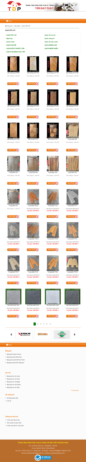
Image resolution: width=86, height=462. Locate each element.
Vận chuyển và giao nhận (14, 423)
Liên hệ (9, 401)
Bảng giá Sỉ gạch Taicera (14, 354)
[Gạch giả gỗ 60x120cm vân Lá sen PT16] (53, 130)
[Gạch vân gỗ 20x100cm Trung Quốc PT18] (13, 230)
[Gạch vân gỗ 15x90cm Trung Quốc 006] (72, 130)
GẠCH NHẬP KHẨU (51, 48)
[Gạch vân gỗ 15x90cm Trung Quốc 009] (53, 163)
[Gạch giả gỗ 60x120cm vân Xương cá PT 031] (72, 64)
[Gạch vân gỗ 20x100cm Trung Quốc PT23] (33, 263)
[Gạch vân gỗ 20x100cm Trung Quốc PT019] (33, 230)
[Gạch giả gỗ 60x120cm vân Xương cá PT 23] (53, 64)
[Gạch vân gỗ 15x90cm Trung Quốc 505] (72, 163)
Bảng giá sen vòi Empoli (14, 384)
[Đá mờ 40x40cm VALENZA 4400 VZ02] (33, 296)
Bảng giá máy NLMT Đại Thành (16, 360)
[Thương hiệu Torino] (41, 334)
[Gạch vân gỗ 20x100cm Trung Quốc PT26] (53, 263)
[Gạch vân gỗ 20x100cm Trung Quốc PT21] (72, 230)
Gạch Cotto (10, 42)
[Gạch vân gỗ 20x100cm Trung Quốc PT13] (53, 197)
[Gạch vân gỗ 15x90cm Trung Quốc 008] (33, 163)
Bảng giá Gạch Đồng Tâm (14, 357)
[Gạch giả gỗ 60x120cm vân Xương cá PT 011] (33, 64)
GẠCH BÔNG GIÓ (51, 45)
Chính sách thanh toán (13, 420)
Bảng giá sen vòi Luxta (13, 376)
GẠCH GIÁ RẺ (11, 45)
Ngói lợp (9, 38)
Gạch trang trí (49, 38)
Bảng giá (8, 351)
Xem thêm (75, 390)
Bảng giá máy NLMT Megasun (15, 362)
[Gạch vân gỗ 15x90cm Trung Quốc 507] (13, 197)
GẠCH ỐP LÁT (11, 35)
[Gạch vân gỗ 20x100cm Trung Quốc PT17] (72, 197)
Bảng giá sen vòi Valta (13, 387)
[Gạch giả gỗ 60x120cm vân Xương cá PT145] (52, 97)
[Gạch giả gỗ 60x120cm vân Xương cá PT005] (13, 64)
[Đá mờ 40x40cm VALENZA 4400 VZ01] (13, 296)
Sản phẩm (17, 26)
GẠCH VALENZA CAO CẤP (15, 52)
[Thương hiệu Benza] (60, 334)
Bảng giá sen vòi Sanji (13, 379)
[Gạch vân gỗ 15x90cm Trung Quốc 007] (13, 163)
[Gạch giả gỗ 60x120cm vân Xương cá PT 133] (13, 97)
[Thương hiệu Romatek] (22, 334)
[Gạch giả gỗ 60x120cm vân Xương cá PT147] (72, 97)
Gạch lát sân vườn (51, 42)
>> (50, 324)
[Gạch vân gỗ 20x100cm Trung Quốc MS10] (33, 197)
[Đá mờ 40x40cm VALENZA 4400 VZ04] (53, 296)
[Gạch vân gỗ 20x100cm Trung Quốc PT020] (53, 230)
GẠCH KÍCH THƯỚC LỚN (15, 48)
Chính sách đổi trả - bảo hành (15, 425)
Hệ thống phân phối (12, 398)
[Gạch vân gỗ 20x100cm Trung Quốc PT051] (72, 263)
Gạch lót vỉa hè (50, 35)
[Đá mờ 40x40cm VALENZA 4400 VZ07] (72, 296)
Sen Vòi (8, 373)
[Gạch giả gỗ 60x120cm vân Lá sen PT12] (33, 130)
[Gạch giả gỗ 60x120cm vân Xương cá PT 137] (33, 97)
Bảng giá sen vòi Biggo (13, 382)
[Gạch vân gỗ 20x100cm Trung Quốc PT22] (13, 263)
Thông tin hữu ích (11, 417)
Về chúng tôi (9, 395)
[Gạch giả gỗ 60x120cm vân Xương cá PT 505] (13, 130)
